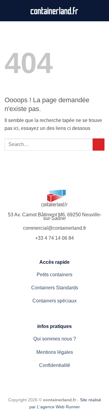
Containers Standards (54, 287)
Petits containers (54, 274)
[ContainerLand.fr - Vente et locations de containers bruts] (54, 10)
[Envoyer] (98, 144)
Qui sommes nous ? (54, 338)
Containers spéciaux (54, 300)
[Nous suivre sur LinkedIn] (8, 10)
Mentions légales (54, 352)
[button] (100, 10)
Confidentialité (54, 365)
